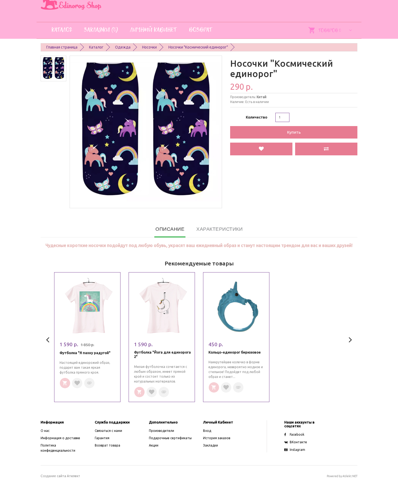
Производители (161, 430)
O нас (45, 430)
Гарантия (102, 438)
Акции (153, 445)
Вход (207, 430)
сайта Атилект (60, 476)
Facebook (297, 434)
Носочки (149, 47)
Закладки (210, 445)
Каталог (96, 47)
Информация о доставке (60, 438)
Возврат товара (107, 445)
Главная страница (61, 47)
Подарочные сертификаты (170, 438)
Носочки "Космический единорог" (198, 47)
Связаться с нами (108, 430)
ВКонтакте (298, 442)
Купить (294, 132)
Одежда (123, 47)
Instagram (297, 449)
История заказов (216, 438)
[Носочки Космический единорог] (53, 68)
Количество (256, 117)
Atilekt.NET (349, 476)
